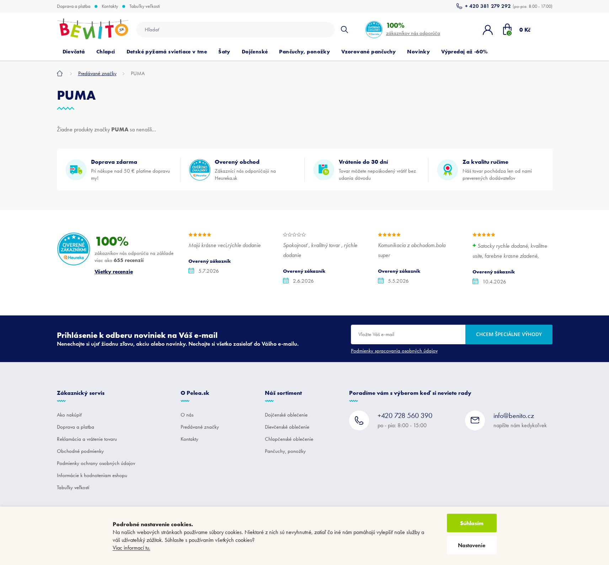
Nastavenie (471, 545)
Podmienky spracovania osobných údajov (394, 350)
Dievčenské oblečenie (287, 427)
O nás (187, 415)
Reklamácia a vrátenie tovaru (87, 439)
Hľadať (344, 29)
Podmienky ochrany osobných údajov (96, 463)
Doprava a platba (73, 6)
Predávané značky (200, 427)
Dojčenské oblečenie (286, 415)
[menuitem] (74, 52)
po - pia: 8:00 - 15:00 (405, 420)
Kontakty (110, 6)
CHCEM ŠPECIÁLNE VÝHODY (509, 334)
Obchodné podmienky (80, 451)
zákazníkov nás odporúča (413, 28)
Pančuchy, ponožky (285, 451)
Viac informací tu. (131, 547)
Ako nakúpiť (69, 415)
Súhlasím (472, 523)
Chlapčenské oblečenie (289, 439)
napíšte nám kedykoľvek (520, 420)
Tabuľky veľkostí (144, 6)
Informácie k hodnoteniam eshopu (92, 475)
